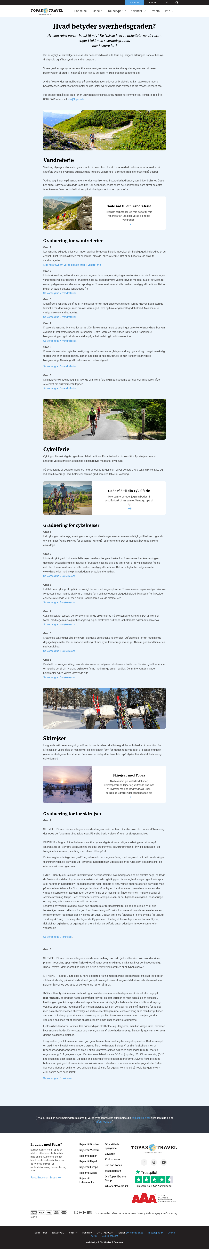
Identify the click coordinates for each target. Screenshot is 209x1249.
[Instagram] (153, 1164)
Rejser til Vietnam (89, 1150)
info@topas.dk (75, 99)
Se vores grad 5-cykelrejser (59, 651)
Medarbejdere (113, 1170)
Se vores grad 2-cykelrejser (59, 576)
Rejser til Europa (88, 1167)
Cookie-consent (110, 1236)
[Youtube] (163, 1164)
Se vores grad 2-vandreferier (59, 293)
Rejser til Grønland (89, 1144)
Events (155, 11)
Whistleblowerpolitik (117, 1186)
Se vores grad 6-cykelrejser (59, 677)
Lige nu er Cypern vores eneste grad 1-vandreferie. (72, 264)
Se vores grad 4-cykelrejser (59, 624)
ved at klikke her (141, 1117)
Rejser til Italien (88, 1155)
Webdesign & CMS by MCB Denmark (104, 1242)
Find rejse (80, 11)
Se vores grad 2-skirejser (57, 936)
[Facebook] (144, 1164)
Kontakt (153, 2)
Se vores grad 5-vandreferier (59, 366)
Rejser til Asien (88, 1172)
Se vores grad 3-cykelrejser (59, 602)
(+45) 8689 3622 (134, 1232)
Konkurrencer (112, 1159)
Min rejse (134, 2)
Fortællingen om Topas (44, 1177)
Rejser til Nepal (88, 1161)
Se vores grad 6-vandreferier (59, 388)
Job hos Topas (113, 1165)
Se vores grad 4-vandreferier (59, 340)
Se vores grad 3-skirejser (57, 1078)
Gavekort (110, 1153)
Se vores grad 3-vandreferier (59, 316)
